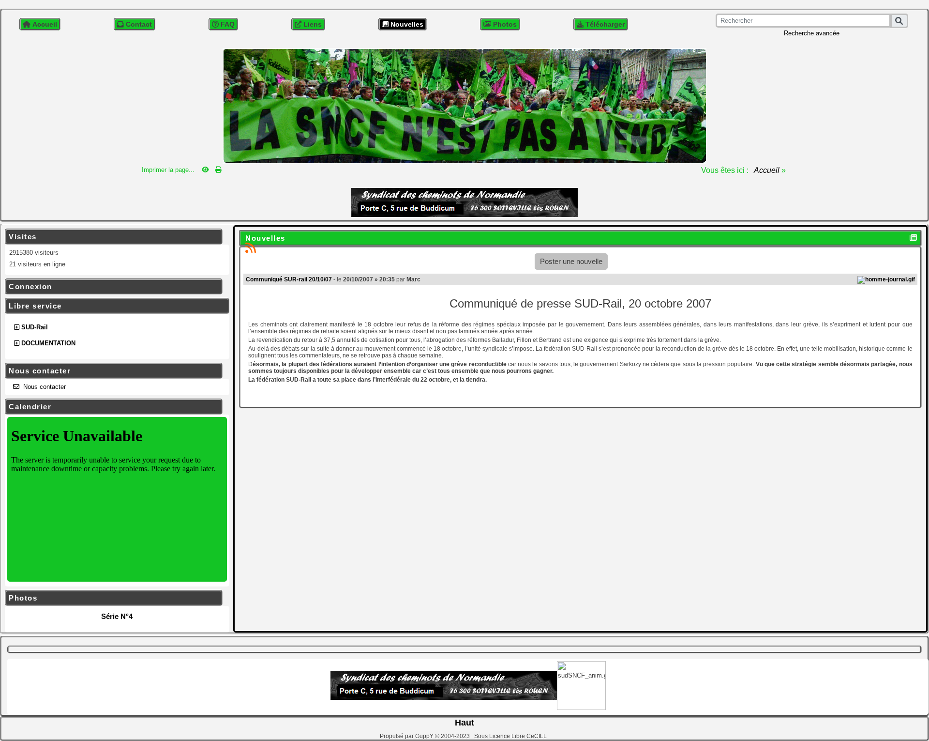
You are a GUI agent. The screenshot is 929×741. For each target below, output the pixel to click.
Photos (112, 598)
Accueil (766, 170)
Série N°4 (117, 616)
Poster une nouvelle (571, 261)
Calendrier (112, 406)
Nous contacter (112, 371)
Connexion (112, 286)
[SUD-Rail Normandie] (464, 105)
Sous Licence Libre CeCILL (511, 736)
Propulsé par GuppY (407, 736)
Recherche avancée (811, 33)
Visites (112, 236)
